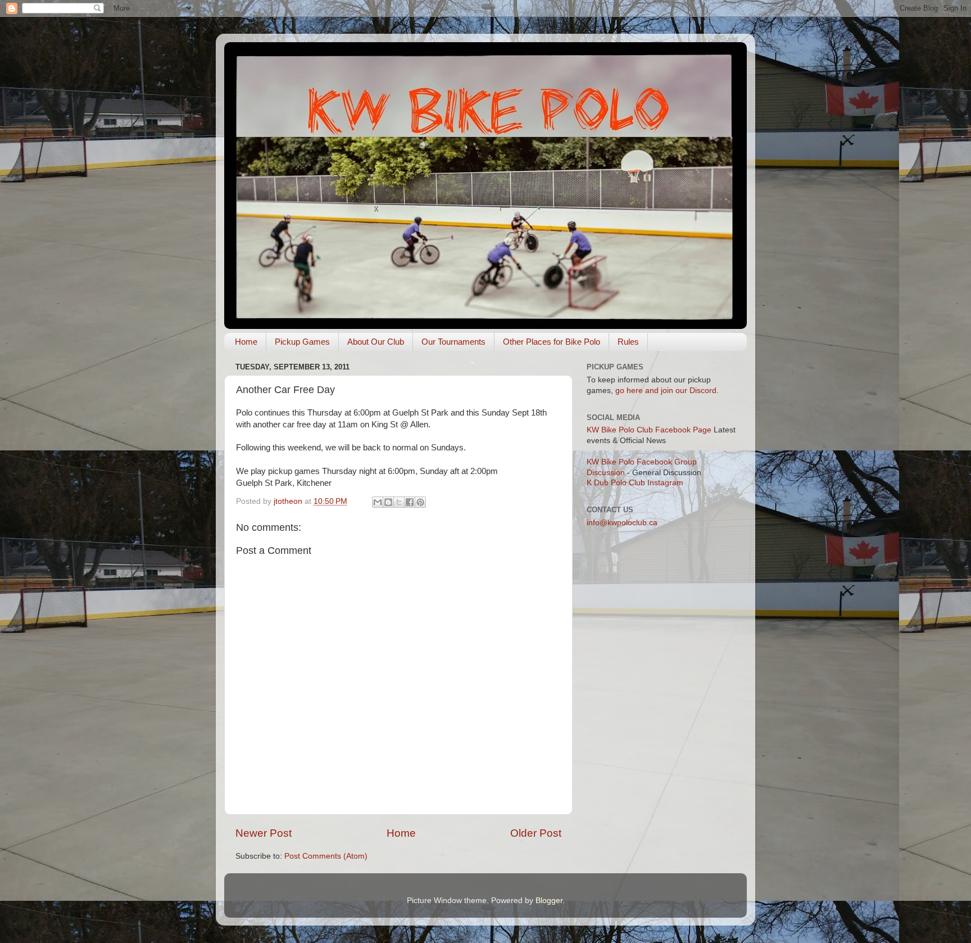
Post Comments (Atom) (325, 856)
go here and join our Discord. (667, 390)
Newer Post (263, 833)
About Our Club (375, 341)
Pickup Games (302, 341)
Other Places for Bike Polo (551, 341)
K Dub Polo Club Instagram (635, 483)
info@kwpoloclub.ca (622, 522)
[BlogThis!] (388, 502)
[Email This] (377, 502)
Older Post (535, 833)
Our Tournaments (453, 341)
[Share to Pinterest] (420, 502)
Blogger (549, 900)
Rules (628, 341)
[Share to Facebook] (409, 502)
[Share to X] (399, 502)
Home (246, 341)
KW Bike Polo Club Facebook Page (649, 430)
